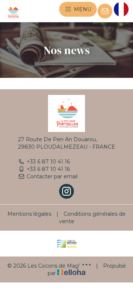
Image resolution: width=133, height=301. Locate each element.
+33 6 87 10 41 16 (48, 161)
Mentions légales (29, 214)
